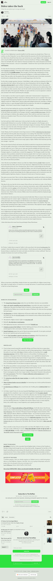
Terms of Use (33, 554)
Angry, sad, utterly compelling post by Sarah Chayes (17, 305)
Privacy (24, 571)
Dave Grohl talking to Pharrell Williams (22, 408)
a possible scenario (15, 72)
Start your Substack (23, 574)
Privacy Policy (37, 555)
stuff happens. (4, 65)
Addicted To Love (8, 415)
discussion (45, 247)
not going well (29, 320)
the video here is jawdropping (16, 322)
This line (9, 98)
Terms (28, 571)
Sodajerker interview (35, 417)
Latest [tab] (6, 517)
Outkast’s (6, 421)
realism (49, 204)
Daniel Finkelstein (8, 331)
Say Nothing (7, 446)
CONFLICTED (43, 387)
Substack (20, 578)
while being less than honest (43, 132)
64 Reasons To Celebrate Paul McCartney (13, 529)
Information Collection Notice (26, 555)
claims (47, 60)
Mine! (21, 352)
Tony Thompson (8, 412)
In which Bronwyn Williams (11, 387)
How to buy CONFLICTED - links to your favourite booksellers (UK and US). (22, 469)
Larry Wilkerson (8, 465)
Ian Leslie (6, 11)
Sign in (49, 2)
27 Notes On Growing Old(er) (9, 521)
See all (4, 547)
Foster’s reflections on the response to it (33, 374)
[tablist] (8, 517)
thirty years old (47, 421)
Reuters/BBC (21, 50)
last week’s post (30, 370)
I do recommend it (11, 374)
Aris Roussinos (7, 313)
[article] (26, 523)
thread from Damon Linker (13, 303)
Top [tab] (3, 517)
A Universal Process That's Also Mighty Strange (12, 523)
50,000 (39, 163)
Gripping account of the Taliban (12, 327)
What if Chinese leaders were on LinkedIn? (15, 382)
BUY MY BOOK (10, 430)
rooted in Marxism (43, 201)
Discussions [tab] (11, 517)
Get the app (33, 574)
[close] (40, 532)
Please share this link (30, 429)
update (14, 188)
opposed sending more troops (8, 110)
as (10, 72)
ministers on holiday (9, 70)
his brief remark (20, 315)
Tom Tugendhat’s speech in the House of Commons (21, 335)
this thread (6, 368)
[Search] (50, 517)
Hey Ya (10, 421)
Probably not (34, 324)
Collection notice (35, 571)
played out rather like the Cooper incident (17, 378)
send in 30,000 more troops (38, 112)
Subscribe (43, 2)
